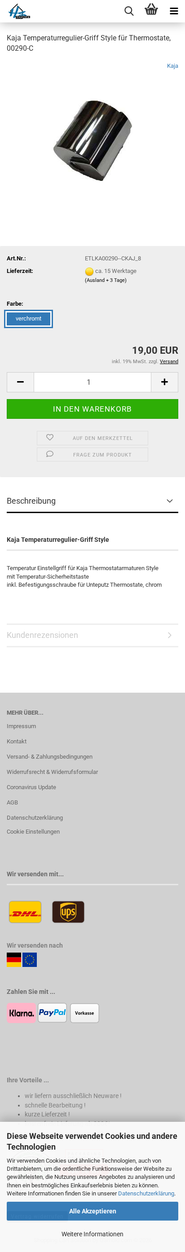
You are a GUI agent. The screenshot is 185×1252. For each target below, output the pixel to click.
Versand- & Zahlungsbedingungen (49, 756)
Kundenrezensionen (42, 635)
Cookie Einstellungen (33, 831)
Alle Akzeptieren (92, 1211)
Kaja (172, 65)
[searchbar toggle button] (129, 11)
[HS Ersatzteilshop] (15, 11)
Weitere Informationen (92, 1234)
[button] (20, 382)
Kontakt (16, 741)
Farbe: (15, 303)
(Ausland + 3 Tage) (106, 280)
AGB (12, 802)
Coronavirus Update (31, 787)
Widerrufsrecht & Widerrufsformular (52, 772)
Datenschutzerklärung (146, 1193)
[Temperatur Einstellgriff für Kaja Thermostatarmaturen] (92, 128)
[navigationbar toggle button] (174, 11)
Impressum (21, 726)
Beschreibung (31, 500)
